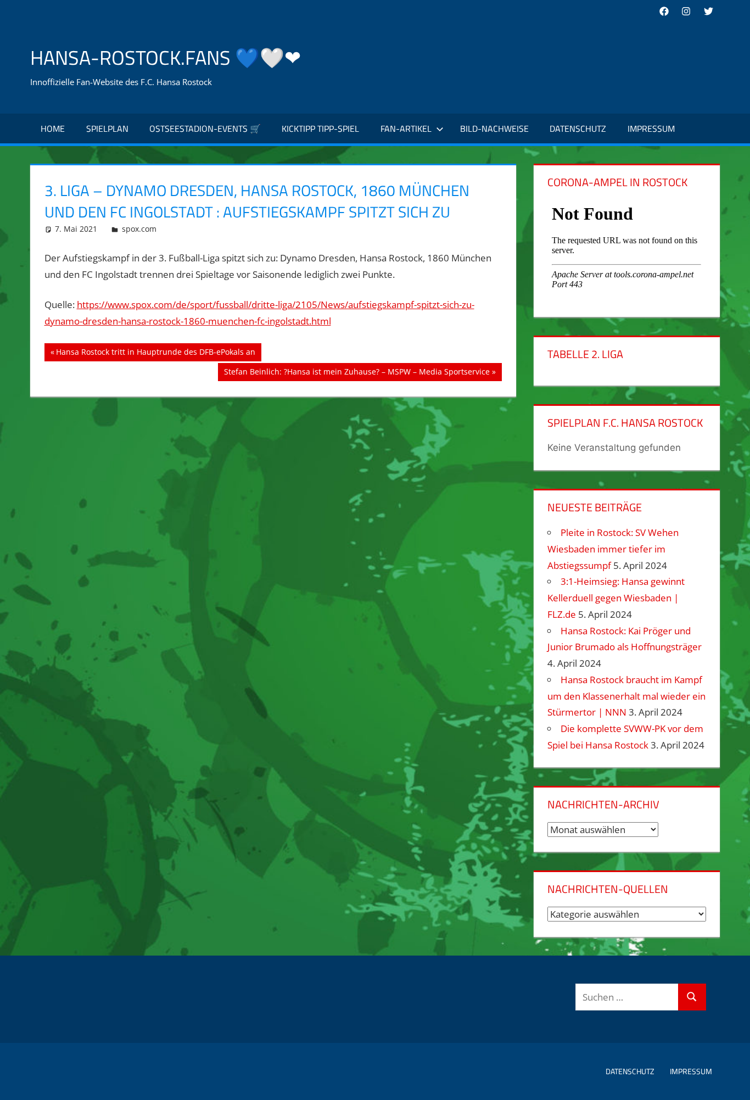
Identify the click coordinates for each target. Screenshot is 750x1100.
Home (53, 128)
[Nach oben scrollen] (732, 1082)
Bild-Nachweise (494, 128)
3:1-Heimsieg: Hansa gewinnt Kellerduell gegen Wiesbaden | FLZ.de (616, 598)
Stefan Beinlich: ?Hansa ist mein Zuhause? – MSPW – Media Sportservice (356, 373)
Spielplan (107, 128)
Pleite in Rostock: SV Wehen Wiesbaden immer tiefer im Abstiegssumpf (613, 549)
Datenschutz (578, 128)
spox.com (139, 229)
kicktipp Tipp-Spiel (320, 128)
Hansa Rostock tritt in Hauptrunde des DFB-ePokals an (155, 353)
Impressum (651, 128)
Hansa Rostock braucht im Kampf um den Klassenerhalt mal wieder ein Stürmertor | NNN (626, 696)
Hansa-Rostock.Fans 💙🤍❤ (165, 57)
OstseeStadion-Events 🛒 (205, 128)
